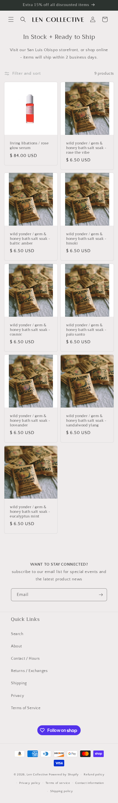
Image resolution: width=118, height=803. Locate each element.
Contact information (89, 783)
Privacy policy (29, 783)
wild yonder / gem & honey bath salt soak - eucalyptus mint (30, 512)
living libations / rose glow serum (29, 145)
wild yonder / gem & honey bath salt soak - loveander (30, 420)
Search (17, 634)
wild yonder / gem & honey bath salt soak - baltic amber (30, 239)
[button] (11, 19)
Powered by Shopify (64, 774)
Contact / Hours (25, 658)
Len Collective (37, 774)
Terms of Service (26, 708)
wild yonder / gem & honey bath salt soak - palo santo (86, 330)
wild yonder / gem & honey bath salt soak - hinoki (86, 239)
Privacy (17, 696)
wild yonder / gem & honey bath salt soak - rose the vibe (86, 148)
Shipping (19, 683)
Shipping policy (61, 791)
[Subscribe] (101, 594)
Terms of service (58, 783)
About (16, 646)
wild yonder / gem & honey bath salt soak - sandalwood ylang (86, 420)
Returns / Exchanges (29, 671)
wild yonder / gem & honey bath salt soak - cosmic (30, 330)
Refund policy (94, 774)
